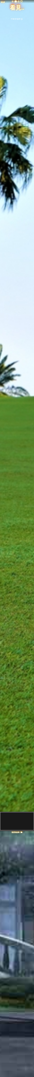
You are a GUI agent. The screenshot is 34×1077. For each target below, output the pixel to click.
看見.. (17, 8)
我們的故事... (17, 832)
